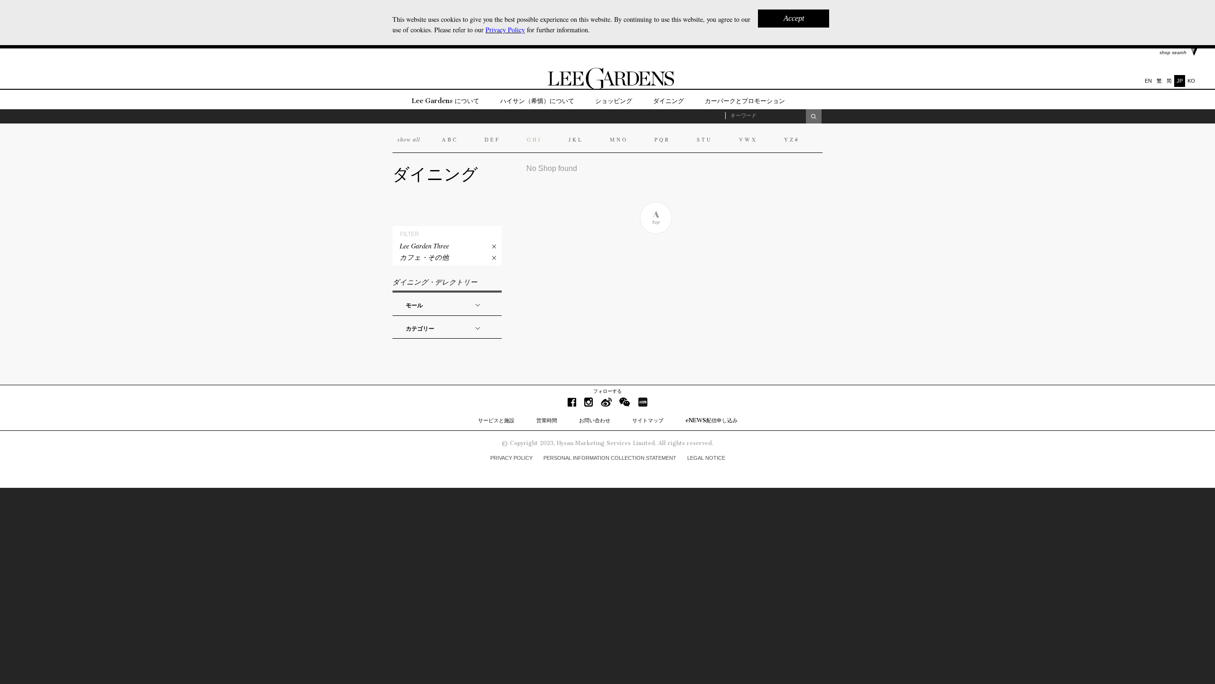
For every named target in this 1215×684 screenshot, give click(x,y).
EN (1148, 81)
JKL (576, 139)
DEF (492, 139)
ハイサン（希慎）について (537, 101)
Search (814, 116)
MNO (619, 139)
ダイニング (668, 101)
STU (704, 139)
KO (1191, 81)
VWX (748, 139)
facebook (572, 402)
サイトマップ (648, 420)
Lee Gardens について (445, 101)
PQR (662, 139)
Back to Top (656, 218)
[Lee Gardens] (607, 87)
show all (408, 139)
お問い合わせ (594, 420)
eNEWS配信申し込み (711, 420)
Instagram (588, 402)
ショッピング (613, 101)
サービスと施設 (496, 420)
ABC (450, 139)
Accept (794, 18)
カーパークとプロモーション (745, 101)
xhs (642, 402)
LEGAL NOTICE (706, 458)
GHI (534, 139)
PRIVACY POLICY (511, 458)
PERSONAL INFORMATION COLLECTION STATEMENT (609, 458)
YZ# (792, 139)
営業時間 (546, 420)
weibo (606, 402)
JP (1180, 81)
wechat (624, 402)
